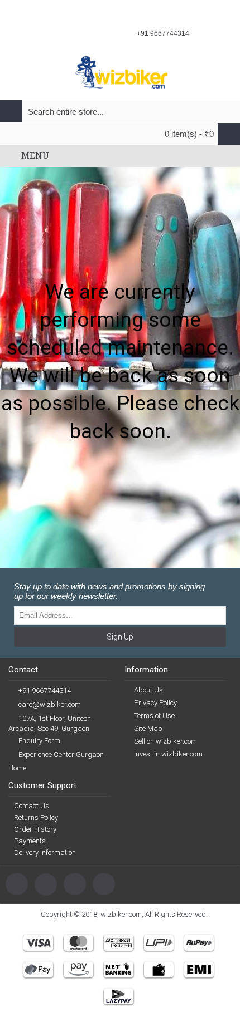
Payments (30, 841)
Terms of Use (154, 715)
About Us (148, 690)
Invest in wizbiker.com (168, 754)
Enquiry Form (39, 740)
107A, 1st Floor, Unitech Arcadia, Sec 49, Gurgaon (49, 723)
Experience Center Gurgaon (61, 754)
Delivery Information (45, 852)
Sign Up (120, 636)
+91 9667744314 (44, 690)
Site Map (148, 728)
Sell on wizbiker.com (165, 741)
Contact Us (31, 806)
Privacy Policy (155, 703)
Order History (35, 829)
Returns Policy (36, 817)
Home (17, 768)
